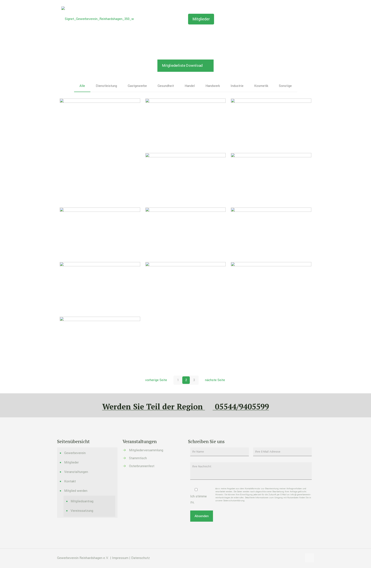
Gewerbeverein (75, 453)
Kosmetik (261, 85)
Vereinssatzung (82, 510)
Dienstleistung (106, 85)
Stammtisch (138, 458)
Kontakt (70, 481)
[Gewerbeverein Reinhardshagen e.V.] (97, 19)
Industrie (237, 85)
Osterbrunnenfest (141, 466)
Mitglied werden (75, 490)
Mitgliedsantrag (82, 501)
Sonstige (285, 85)
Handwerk (212, 85)
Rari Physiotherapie (91, 219)
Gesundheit (166, 85)
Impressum (120, 558)
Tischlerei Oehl (171, 273)
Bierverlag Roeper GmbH (97, 328)
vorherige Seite (156, 380)
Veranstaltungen (76, 472)
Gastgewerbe (137, 85)
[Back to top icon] (309, 557)
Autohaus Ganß (171, 110)
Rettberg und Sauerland (96, 273)
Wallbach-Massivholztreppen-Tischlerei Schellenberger (269, 281)
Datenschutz (140, 558)
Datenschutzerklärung (234, 500)
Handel (190, 85)
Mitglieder (71, 462)
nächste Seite (215, 380)
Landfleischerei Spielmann (99, 110)
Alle (82, 85)
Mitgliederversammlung (146, 450)
